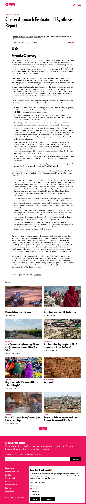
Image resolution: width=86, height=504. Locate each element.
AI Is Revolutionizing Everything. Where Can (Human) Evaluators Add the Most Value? (22, 347)
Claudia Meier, (37, 37)
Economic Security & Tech (12, 471)
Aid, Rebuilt (49, 382)
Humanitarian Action (11, 484)
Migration (8, 488)
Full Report (71, 43)
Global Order (8, 481)
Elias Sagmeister (13, 353)
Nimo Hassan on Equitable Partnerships (60, 312)
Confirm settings (48, 499)
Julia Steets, (16, 37)
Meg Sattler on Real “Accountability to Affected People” (21, 384)
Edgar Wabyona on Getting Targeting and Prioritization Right (22, 419)
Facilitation (8, 475)
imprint (47, 478)
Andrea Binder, (22, 37)
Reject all (35, 499)
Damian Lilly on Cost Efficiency (18, 312)
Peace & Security (9, 491)
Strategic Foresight (10, 478)
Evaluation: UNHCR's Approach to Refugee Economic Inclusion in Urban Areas (61, 419)
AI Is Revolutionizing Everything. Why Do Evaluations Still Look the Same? (61, 346)
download (37, 275)
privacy (38, 478)
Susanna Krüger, (30, 37)
